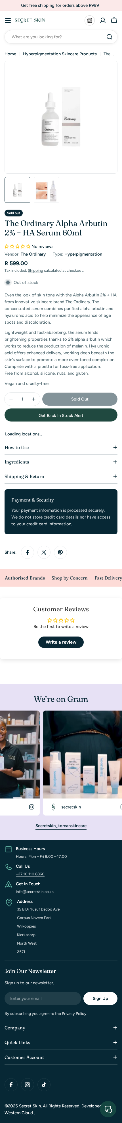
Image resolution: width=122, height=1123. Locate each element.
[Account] (102, 20)
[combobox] (61, 37)
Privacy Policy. (74, 1013)
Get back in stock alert (61, 415)
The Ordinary (33, 254)
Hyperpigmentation (83, 254)
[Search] (109, 36)
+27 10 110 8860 (30, 874)
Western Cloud (19, 1112)
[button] (17, 246)
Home (10, 53)
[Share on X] (44, 552)
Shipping (35, 270)
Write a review (61, 642)
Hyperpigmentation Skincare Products (60, 53)
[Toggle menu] (8, 20)
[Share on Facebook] (27, 552)
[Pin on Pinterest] (60, 552)
